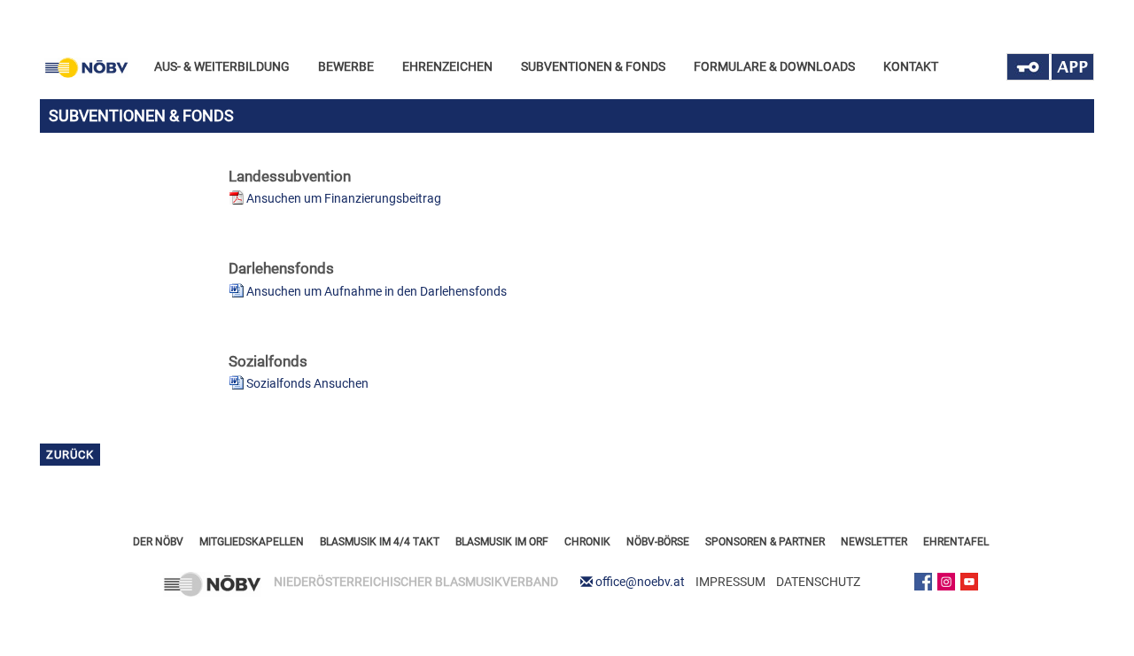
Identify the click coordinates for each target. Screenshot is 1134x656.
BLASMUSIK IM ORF (501, 542)
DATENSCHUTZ (818, 582)
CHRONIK (587, 542)
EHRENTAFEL (956, 542)
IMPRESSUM (730, 582)
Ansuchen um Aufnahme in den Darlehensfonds (376, 291)
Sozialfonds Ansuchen (307, 383)
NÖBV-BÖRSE (657, 542)
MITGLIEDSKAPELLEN (251, 542)
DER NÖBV (158, 542)
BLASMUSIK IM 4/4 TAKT (379, 542)
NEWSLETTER (874, 542)
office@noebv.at (640, 582)
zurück (70, 454)
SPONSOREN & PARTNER (765, 542)
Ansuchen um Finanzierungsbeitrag (343, 198)
